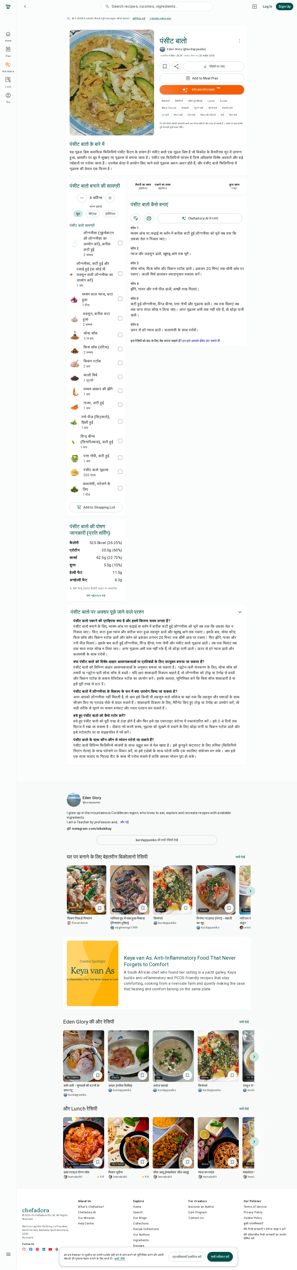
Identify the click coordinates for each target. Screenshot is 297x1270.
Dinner (224, 101)
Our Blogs (140, 1218)
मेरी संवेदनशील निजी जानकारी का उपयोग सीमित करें (265, 1236)
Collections (141, 1223)
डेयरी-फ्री (212, 108)
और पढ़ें (124, 822)
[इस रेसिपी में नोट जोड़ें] (135, 218)
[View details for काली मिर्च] (75, 377)
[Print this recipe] (149, 218)
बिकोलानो (166, 101)
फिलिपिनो (179, 101)
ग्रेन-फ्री (191, 115)
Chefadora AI (87, 1212)
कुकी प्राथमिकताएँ (253, 1223)
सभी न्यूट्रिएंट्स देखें (96, 595)
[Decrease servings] (82, 198)
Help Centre (86, 1223)
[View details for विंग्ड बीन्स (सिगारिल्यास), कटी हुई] (73, 441)
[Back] (25, 6)
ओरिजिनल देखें (138, 18)
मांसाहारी (185, 108)
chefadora (35, 1210)
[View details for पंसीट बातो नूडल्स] (75, 472)
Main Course (169, 108)
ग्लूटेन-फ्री (198, 108)
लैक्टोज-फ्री (227, 108)
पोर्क (222, 115)
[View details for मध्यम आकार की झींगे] (75, 391)
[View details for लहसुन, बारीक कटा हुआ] (74, 319)
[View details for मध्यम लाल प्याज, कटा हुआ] (74, 299)
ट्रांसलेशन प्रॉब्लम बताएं (160, 18)
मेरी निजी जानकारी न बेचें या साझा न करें (264, 1229)
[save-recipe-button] (165, 66)
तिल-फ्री (233, 115)
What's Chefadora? (91, 1206)
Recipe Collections (146, 1229)
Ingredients (141, 1240)
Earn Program (197, 1212)
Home (137, 1206)
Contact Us (196, 1218)
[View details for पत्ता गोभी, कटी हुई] (75, 458)
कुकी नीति (119, 1258)
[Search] (106, 6)
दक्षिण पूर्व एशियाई (195, 101)
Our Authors (141, 1234)
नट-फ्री (165, 115)
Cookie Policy (253, 1218)
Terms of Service (255, 1206)
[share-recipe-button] (176, 66)
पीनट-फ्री (178, 115)
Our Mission (86, 1218)
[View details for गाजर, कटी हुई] (75, 405)
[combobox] (162, 6)
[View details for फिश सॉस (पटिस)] (75, 350)
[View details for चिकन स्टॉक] (75, 363)
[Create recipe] (254, 6)
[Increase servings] (110, 198)
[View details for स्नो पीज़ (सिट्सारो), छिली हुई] (74, 422)
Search (138, 1212)
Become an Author (201, 1206)
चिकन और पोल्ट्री (208, 115)
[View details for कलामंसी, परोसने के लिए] (74, 489)
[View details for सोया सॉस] (75, 336)
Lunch (211, 101)
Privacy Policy (253, 1212)
